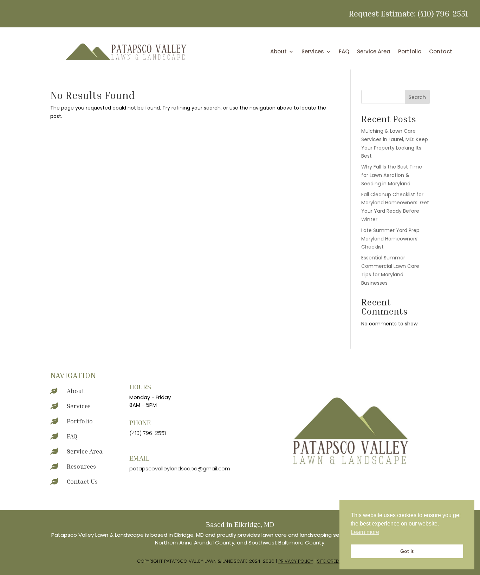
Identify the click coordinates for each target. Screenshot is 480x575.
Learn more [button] (365, 532)
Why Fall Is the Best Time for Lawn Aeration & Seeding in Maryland (391, 175)
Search (417, 97)
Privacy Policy (295, 561)
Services (312, 52)
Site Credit (330, 561)
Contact (440, 52)
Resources (81, 466)
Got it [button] (407, 551)
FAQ (344, 52)
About (278, 52)
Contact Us (82, 481)
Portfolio (409, 52)
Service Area (373, 52)
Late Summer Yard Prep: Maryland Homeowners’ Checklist (391, 239)
